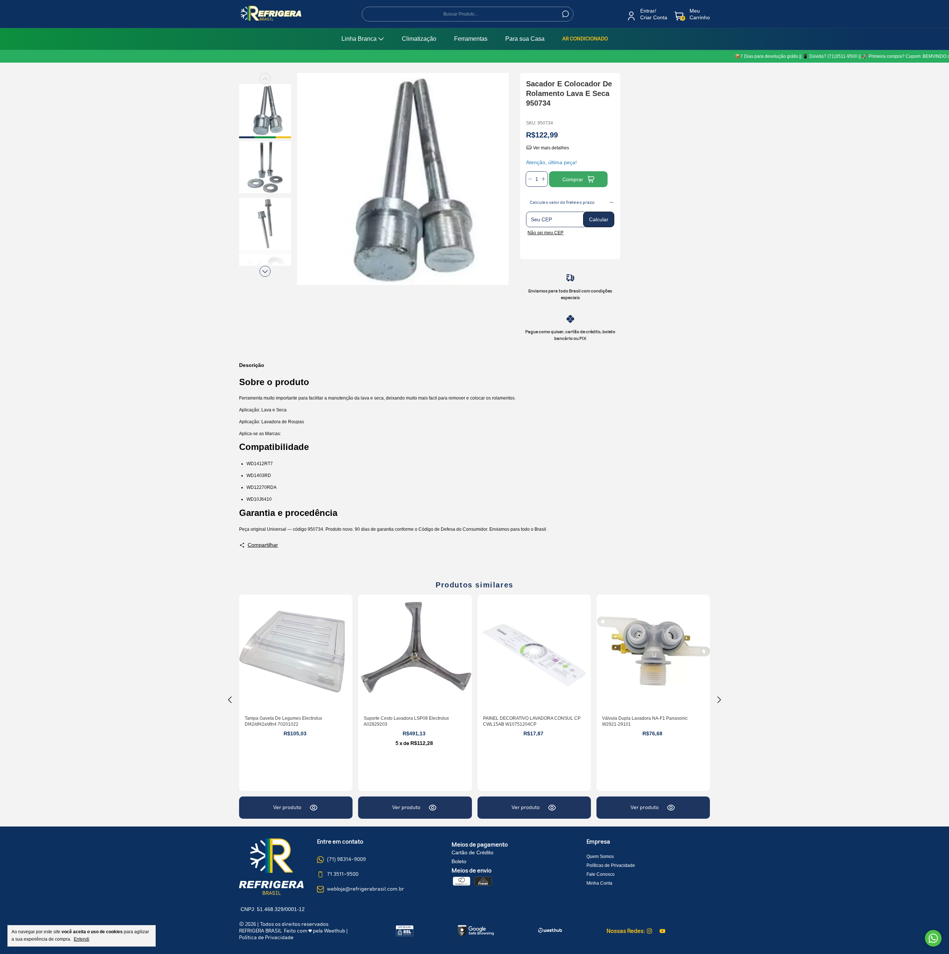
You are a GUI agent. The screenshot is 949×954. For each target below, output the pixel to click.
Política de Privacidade (266, 937)
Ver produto (287, 807)
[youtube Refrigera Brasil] (662, 931)
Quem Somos (600, 856)
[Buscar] (565, 14)
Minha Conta (599, 883)
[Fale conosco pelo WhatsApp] (933, 938)
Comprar (572, 179)
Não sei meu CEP (545, 232)
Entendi (81, 939)
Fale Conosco (600, 874)
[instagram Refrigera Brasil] (649, 931)
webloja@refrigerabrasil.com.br (365, 889)
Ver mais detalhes (550, 147)
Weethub (334, 931)
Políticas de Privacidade (610, 865)
